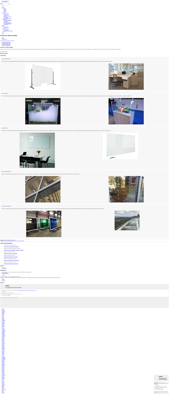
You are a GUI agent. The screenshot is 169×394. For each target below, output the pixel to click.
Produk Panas (2, 277)
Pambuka (5, 8)
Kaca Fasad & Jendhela (7, 20)
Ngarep (3, 7)
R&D (4, 11)
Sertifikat (5, 10)
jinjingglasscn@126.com (5, 273)
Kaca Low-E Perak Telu (47, 277)
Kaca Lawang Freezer (7, 22)
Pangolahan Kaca (4, 19)
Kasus (3, 25)
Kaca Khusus (6, 24)
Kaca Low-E (5, 14)
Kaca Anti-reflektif (6, 15)
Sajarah (5, 9)
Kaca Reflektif (6, 17)
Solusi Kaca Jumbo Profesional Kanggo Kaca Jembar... (14, 250)
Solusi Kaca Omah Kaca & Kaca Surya (11, 263)
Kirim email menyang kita (4, 51)
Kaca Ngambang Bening (7, 18)
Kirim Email (2, 282)
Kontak (3, 31)
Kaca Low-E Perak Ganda (20, 277)
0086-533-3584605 (4, 1)
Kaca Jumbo (5, 21)
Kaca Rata (3, 12)
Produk (3, 38)
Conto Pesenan (6, 30)
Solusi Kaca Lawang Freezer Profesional (11, 246)
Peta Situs (6, 277)
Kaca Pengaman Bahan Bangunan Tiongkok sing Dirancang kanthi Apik (14, 240)
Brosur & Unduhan (6, 29)
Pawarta (3, 26)
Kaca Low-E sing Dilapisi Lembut (28, 277)
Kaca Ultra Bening (6, 13)
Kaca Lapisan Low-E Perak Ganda (39, 277)
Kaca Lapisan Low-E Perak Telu (55, 277)
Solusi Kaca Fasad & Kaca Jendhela (10, 253)
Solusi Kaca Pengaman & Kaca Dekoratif (11, 260)
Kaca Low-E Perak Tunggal (12, 277)
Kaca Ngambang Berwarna (7, 16)
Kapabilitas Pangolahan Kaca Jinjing (11, 256)
